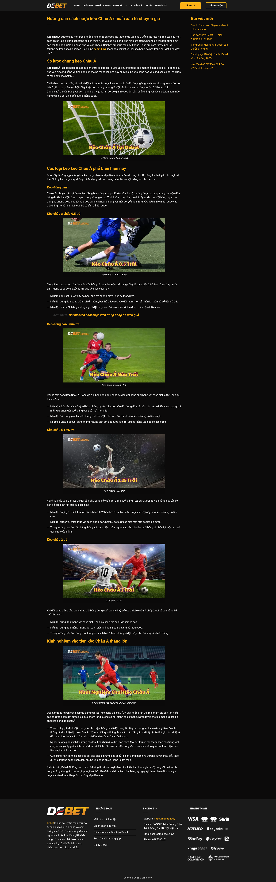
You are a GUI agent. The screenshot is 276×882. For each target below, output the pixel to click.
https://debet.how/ (164, 818)
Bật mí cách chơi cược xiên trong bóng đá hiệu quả (104, 315)
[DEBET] (58, 6)
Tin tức (148, 5)
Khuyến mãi (161, 5)
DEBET (77, 5)
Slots (128, 5)
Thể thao (88, 5)
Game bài (118, 5)
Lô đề (98, 5)
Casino (107, 5)
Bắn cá (138, 5)
